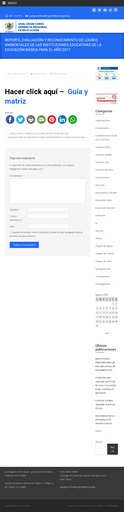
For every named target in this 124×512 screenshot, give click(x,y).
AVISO (98, 431)
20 (107, 317)
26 (103, 321)
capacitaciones (102, 120)
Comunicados (39, 73)
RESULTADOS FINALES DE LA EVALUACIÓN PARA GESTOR (37, 133)
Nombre (15, 209)
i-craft (98, 505)
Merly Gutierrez (59, 73)
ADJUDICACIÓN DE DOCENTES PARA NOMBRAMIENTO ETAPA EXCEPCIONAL (48, 137)
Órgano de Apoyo (104, 245)
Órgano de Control (104, 253)
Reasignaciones (103, 268)
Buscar (98, 441)
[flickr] (110, 11)
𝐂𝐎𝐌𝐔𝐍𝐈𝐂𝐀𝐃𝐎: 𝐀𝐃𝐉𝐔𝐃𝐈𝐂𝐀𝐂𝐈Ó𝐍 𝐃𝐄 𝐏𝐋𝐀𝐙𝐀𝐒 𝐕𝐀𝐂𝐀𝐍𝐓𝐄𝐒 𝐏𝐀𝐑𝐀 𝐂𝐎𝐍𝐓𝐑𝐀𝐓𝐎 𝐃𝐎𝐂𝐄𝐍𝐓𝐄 (105, 385)
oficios (98, 238)
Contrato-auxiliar (103, 154)
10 (97, 312)
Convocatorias (102, 177)
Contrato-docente (104, 169)
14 (110, 312)
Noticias (99, 230)
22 (113, 317)
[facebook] (94, 11)
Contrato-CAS (102, 162)
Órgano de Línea (103, 261)
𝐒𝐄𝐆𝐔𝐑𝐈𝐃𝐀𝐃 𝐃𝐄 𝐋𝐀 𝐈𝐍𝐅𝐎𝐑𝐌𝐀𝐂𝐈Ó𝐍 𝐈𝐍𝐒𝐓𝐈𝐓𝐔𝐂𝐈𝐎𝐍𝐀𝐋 (105, 419)
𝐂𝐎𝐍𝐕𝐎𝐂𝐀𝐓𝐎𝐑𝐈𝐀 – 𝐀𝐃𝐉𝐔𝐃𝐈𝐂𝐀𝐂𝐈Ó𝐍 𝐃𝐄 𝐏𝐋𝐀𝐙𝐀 (105, 404)
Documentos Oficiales (106, 192)
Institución (100, 215)
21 (110, 317)
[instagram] (116, 11)
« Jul (107, 333)
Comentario (16, 175)
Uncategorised (102, 284)
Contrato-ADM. (102, 147)
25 (100, 321)
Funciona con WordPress (79, 505)
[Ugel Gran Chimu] (23, 26)
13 (107, 312)
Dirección (100, 185)
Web (12, 226)
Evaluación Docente (105, 207)
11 (100, 312)
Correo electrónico (16, 218)
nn (96, 223)
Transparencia (102, 276)
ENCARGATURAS (103, 200)
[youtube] (105, 11)
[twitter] (99, 11)
